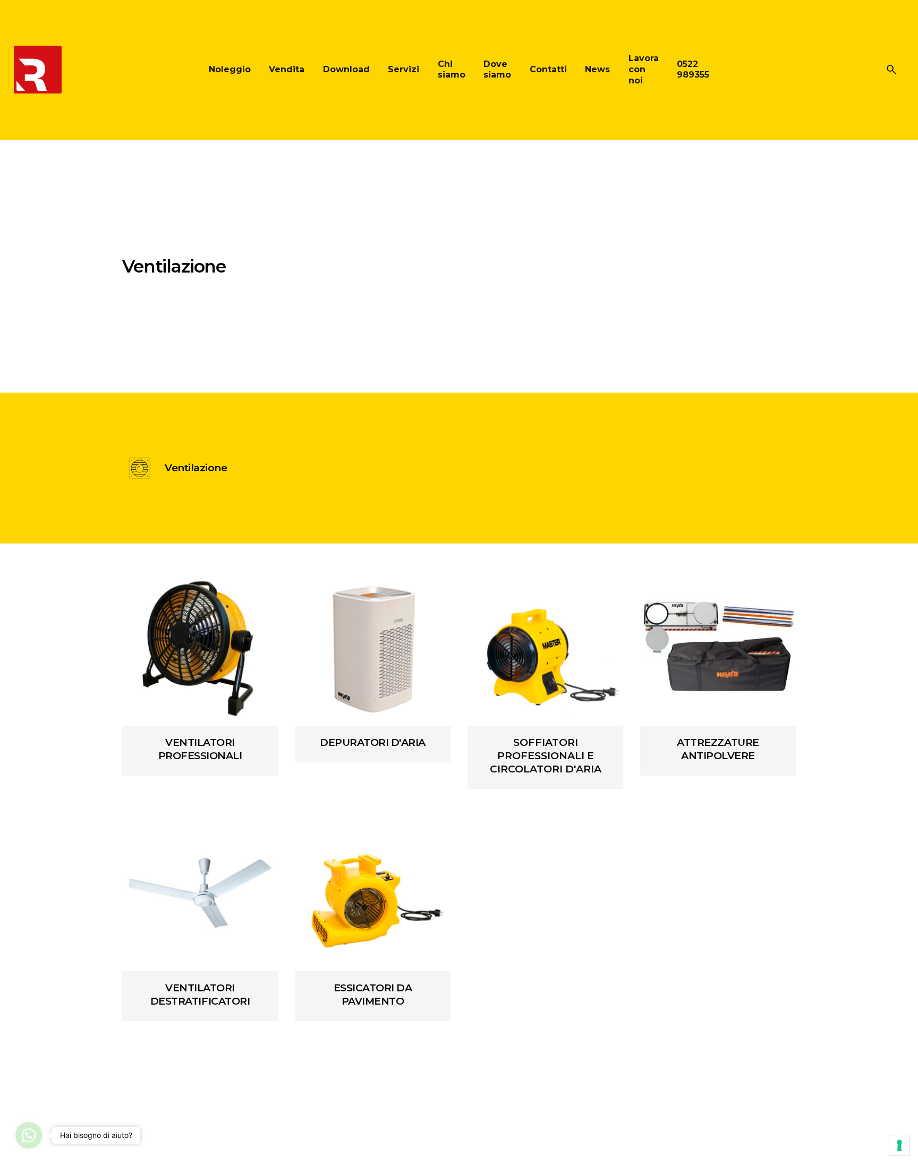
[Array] (200, 648)
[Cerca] (891, 69)
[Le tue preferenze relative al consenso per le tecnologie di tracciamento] (899, 1145)
